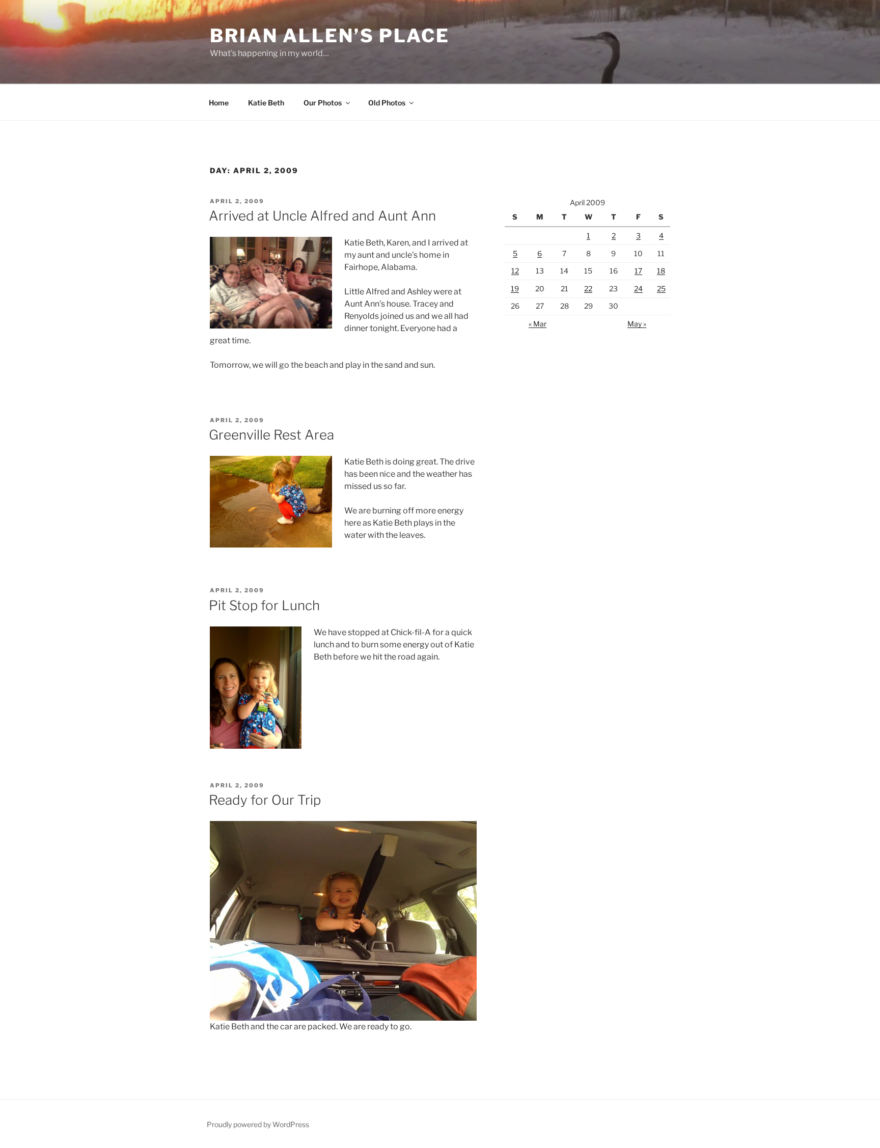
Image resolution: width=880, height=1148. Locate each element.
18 (661, 270)
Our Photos (323, 102)
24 (638, 288)
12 (515, 270)
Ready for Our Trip (265, 800)
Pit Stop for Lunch (264, 605)
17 (638, 270)
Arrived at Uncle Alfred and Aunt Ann (322, 216)
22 (588, 288)
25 (661, 288)
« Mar (537, 323)
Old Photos (386, 102)
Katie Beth (266, 102)
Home (219, 102)
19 (515, 288)
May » (636, 323)
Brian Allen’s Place (330, 35)
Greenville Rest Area (271, 435)
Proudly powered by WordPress (258, 1124)
